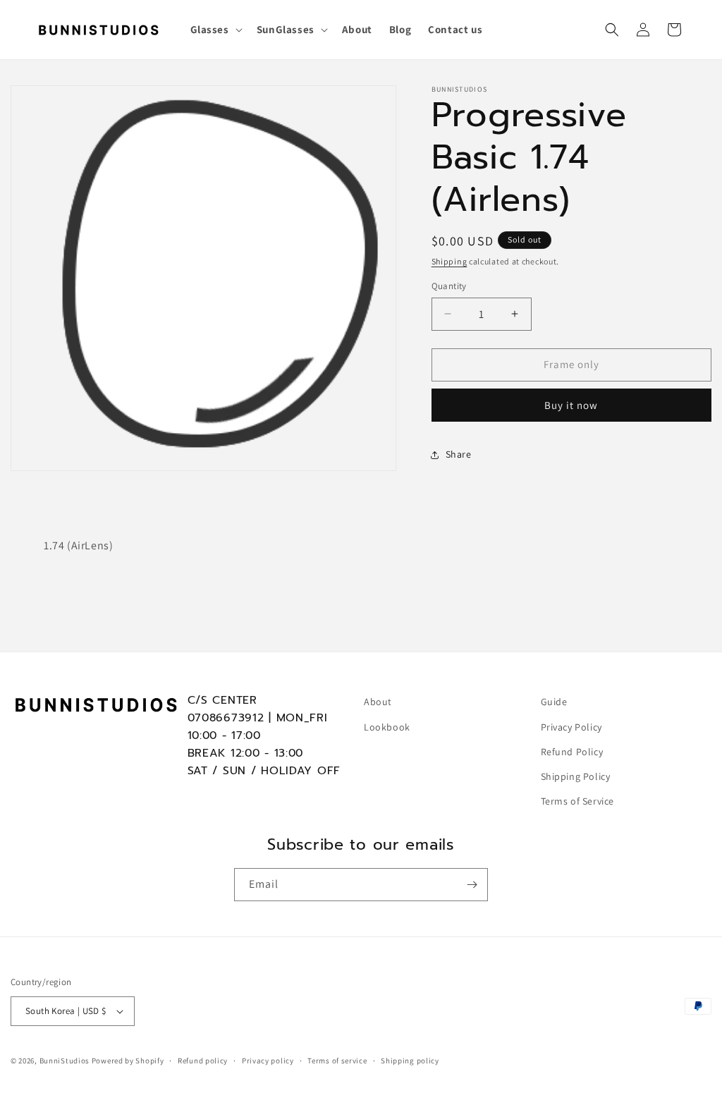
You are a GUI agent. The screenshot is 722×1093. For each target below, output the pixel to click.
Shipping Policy (576, 776)
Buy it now (571, 405)
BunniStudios (64, 1060)
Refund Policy (572, 751)
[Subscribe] (471, 884)
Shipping (449, 261)
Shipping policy (410, 1060)
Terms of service (337, 1060)
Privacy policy (268, 1060)
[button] (215, 29)
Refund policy (203, 1060)
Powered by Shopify (128, 1060)
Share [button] (459, 454)
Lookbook (387, 727)
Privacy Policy (571, 727)
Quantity (449, 286)
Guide (554, 701)
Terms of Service (578, 801)
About (378, 701)
